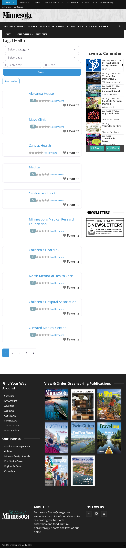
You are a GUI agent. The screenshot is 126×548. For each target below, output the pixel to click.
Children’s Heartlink (44, 250)
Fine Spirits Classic (14, 461)
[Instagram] (96, 513)
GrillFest (8, 451)
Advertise (6, 7)
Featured (10, 81)
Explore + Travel (13, 26)
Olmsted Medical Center (47, 328)
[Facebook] (89, 514)
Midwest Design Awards (17, 456)
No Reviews (57, 100)
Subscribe (10, 2)
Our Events (24, 34)
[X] (104, 514)
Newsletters (10, 420)
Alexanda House (41, 93)
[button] (120, 26)
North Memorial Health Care (51, 276)
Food (31, 26)
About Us (9, 410)
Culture (76, 26)
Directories (71, 2)
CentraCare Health (43, 193)
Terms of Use (11, 425)
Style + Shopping (96, 26)
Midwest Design (107, 2)
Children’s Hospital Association (52, 302)
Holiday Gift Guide (89, 2)
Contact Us (18, 7)
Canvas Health (40, 145)
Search (46, 72)
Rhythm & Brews (13, 466)
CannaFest (10, 471)
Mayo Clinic (37, 119)
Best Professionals (52, 2)
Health (8, 34)
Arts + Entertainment (53, 26)
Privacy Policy (11, 430)
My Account (10, 400)
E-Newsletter (24, 2)
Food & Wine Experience (17, 446)
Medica (34, 167)
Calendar (37, 2)
